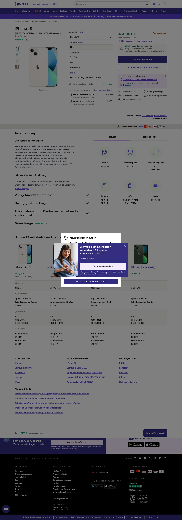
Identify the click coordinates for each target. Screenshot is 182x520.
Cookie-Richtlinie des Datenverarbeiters (81, 264)
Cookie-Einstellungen (89, 259)
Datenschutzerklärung (90, 261)
